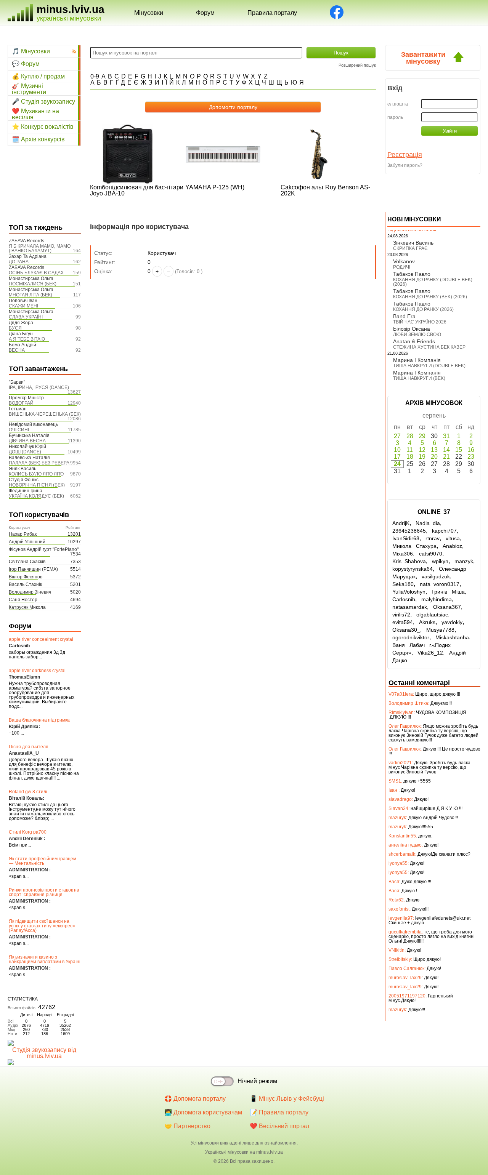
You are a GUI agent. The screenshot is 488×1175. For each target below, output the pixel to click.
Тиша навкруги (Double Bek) (429, 365)
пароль (395, 117)
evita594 (402, 622)
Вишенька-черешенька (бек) (45, 414)
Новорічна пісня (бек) (37, 485)
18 (409, 456)
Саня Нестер (23, 599)
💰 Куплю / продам (38, 76)
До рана (19, 261)
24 (397, 464)
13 (434, 450)
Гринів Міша (448, 592)
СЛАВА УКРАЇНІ (26, 317)
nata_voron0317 (439, 584)
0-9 (94, 76)
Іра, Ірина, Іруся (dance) (39, 387)
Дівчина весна (27, 440)
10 (397, 450)
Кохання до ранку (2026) (423, 309)
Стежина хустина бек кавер (429, 347)
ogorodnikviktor (410, 637)
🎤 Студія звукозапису (43, 101)
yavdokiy (451, 622)
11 (409, 450)
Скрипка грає (410, 248)
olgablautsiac (432, 615)
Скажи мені (23, 306)
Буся (15, 328)
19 (422, 456)
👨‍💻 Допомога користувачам (203, 1112)
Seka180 (403, 584)
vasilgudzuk (436, 576)
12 (422, 450)
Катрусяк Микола (27, 607)
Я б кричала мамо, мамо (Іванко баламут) (40, 248)
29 (422, 436)
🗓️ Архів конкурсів (38, 139)
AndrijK (400, 523)
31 (446, 436)
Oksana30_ (406, 630)
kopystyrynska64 (412, 569)
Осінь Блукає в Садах (36, 272)
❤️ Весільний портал (279, 1126)
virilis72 (401, 615)
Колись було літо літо (36, 474)
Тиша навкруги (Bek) (419, 378)
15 (458, 450)
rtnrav (432, 538)
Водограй (21, 403)
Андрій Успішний (27, 541)
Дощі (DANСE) (25, 452)
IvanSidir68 (405, 538)
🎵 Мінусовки (31, 51)
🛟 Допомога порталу (195, 1098)
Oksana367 (447, 607)
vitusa (453, 538)
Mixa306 (402, 554)
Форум (205, 13)
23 (470, 456)
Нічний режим (257, 1081)
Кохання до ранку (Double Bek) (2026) (432, 282)
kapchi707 (444, 531)
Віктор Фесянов (25, 576)
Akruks (427, 622)
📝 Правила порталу (279, 1112)
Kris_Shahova (409, 561)
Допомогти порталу (233, 107)
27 (397, 436)
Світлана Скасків (27, 561)
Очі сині (19, 429)
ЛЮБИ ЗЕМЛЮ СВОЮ (417, 334)
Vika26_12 (430, 653)
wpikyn (440, 561)
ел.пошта (397, 104)
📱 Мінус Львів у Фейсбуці (287, 1098)
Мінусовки (148, 13)
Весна (17, 350)
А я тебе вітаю (27, 339)
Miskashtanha (452, 637)
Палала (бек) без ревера (39, 463)
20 (434, 456)
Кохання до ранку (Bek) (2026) (430, 296)
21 (446, 456)
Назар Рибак (23, 534)
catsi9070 (430, 554)
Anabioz (452, 546)
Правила (272, 13)
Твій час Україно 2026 (419, 322)
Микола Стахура (414, 546)
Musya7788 (440, 630)
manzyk (463, 561)
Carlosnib (403, 599)
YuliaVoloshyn (408, 592)
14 (446, 450)
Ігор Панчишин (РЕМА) (33, 569)
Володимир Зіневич (30, 592)
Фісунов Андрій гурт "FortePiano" (44, 549)
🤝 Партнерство (187, 1126)
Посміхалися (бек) (32, 284)
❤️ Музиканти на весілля (35, 114)
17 (397, 456)
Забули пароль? (404, 165)
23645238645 (409, 531)
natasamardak (409, 607)
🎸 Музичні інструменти (29, 89)
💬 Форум (26, 64)
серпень (434, 415)
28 (409, 436)
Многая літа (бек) (30, 295)
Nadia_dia (428, 523)
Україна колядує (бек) (36, 496)
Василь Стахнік (25, 584)
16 (470, 450)
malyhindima (436, 599)
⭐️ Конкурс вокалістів (43, 126)
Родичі (401, 267)
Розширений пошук (357, 65)
